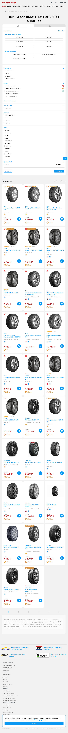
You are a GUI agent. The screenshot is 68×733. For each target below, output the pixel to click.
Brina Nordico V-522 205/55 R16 (55, 250)
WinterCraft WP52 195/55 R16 (12, 505)
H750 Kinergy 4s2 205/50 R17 (33, 547)
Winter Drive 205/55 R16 (32, 461)
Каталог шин (6, 714)
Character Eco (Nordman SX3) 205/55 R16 (54, 208)
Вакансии (5, 686)
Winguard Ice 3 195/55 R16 (55, 546)
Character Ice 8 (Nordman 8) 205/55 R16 (55, 292)
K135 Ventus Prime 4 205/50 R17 (31, 589)
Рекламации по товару (8, 698)
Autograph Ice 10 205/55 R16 (33, 335)
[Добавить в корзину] (19, 219)
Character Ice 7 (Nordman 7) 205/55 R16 (33, 292)
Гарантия (5, 681)
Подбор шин (5, 705)
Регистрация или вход (8, 665)
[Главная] (5, 11)
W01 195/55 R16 (51, 504)
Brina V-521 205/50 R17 (11, 419)
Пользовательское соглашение (10, 728)
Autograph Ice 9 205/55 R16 (54, 335)
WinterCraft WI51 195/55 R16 (54, 462)
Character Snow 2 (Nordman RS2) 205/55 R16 (12, 335)
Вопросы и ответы (7, 684)
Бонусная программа (8, 693)
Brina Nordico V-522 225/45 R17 (33, 377)
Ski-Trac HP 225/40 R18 (11, 546)
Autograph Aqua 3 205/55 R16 (12, 208)
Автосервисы (6, 691)
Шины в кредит (6, 674)
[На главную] (9, 2)
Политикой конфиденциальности (38, 720)
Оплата (4, 679)
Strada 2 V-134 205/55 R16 (33, 249)
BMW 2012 (61, 31)
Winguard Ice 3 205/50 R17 (12, 588)
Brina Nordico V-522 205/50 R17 (55, 377)
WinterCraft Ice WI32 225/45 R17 (31, 505)
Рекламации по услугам (9, 700)
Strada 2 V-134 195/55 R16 (12, 249)
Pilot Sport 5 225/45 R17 (32, 419)
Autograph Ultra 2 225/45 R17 (55, 420)
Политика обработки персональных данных (53, 728)
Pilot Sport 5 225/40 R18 (11, 461)
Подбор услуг (6, 710)
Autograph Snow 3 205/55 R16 (12, 377)
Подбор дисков (6, 707)
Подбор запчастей (7, 712)
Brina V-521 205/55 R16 (11, 292)
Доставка (5, 677)
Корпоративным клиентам (9, 696)
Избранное (5, 670)
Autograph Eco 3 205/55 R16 (32, 208)
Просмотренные (7, 667)
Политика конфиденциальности (30, 728)
